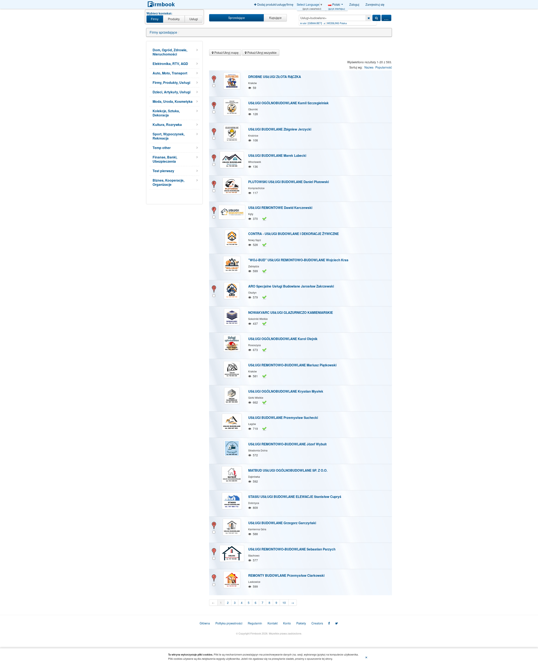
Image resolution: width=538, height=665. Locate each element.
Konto (287, 623)
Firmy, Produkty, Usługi (171, 82)
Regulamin (255, 623)
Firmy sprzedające (163, 32)
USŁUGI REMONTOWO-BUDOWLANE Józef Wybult (287, 444)
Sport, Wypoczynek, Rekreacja (169, 136)
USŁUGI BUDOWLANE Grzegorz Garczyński (282, 523)
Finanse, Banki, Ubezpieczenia (165, 159)
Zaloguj (354, 4)
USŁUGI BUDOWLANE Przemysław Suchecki (283, 417)
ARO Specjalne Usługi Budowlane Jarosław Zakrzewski (291, 286)
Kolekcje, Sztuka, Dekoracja (166, 112)
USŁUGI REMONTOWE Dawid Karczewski (280, 207)
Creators (317, 623)
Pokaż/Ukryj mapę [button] (226, 52)
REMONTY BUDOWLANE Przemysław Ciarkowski (286, 575)
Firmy (154, 19)
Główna (205, 623)
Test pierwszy (163, 170)
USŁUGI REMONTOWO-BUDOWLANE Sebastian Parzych (291, 549)
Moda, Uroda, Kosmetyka (173, 101)
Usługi (193, 19)
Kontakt (273, 623)
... (386, 18)
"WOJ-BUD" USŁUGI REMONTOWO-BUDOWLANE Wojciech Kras (298, 260)
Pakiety (301, 623)
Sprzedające (236, 18)
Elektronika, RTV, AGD (170, 63)
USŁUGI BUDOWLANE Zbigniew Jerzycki (279, 129)
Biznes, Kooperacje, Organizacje (168, 182)
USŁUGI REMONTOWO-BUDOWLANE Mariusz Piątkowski (292, 365)
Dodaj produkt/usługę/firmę (274, 4)
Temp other (162, 147)
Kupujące (275, 18)
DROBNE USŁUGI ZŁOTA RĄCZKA (274, 76)
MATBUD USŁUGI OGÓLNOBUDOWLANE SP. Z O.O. (287, 470)
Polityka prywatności (228, 623)
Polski (336, 5)
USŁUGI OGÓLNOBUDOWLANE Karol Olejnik (283, 338)
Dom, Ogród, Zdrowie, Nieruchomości (170, 52)
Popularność (383, 67)
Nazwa (368, 67)
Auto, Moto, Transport (170, 73)
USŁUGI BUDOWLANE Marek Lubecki (277, 155)
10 (284, 602)
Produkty (174, 19)
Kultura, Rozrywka (167, 124)
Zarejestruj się (374, 4)
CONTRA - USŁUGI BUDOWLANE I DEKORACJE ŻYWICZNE (293, 233)
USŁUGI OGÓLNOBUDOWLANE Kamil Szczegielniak (288, 103)
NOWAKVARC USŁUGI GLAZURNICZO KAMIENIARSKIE (290, 312)
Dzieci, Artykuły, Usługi (171, 92)
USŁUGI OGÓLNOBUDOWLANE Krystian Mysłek (285, 391)
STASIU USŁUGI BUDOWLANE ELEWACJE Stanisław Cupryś (294, 496)
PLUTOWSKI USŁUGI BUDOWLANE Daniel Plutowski (288, 181)
